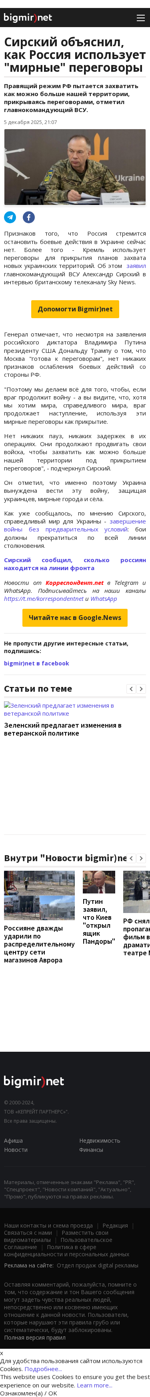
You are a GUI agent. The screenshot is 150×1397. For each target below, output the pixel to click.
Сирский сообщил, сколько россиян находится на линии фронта (75, 564)
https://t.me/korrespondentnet (44, 598)
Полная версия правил (35, 1337)
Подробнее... (43, 1369)
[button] (131, 689)
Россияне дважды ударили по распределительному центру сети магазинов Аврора (39, 943)
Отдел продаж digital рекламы (97, 1265)
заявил (136, 266)
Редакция (115, 1225)
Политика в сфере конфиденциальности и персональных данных (66, 1250)
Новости (16, 1149)
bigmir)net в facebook (36, 663)
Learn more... (94, 1385)
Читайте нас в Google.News (75, 617)
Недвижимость (99, 1140)
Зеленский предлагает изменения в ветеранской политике (63, 729)
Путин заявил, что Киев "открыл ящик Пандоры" (99, 921)
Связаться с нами (28, 1232)
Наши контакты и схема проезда (48, 1225)
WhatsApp (103, 598)
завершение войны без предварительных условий (75, 525)
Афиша (13, 1140)
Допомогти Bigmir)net (75, 309)
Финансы (91, 1149)
